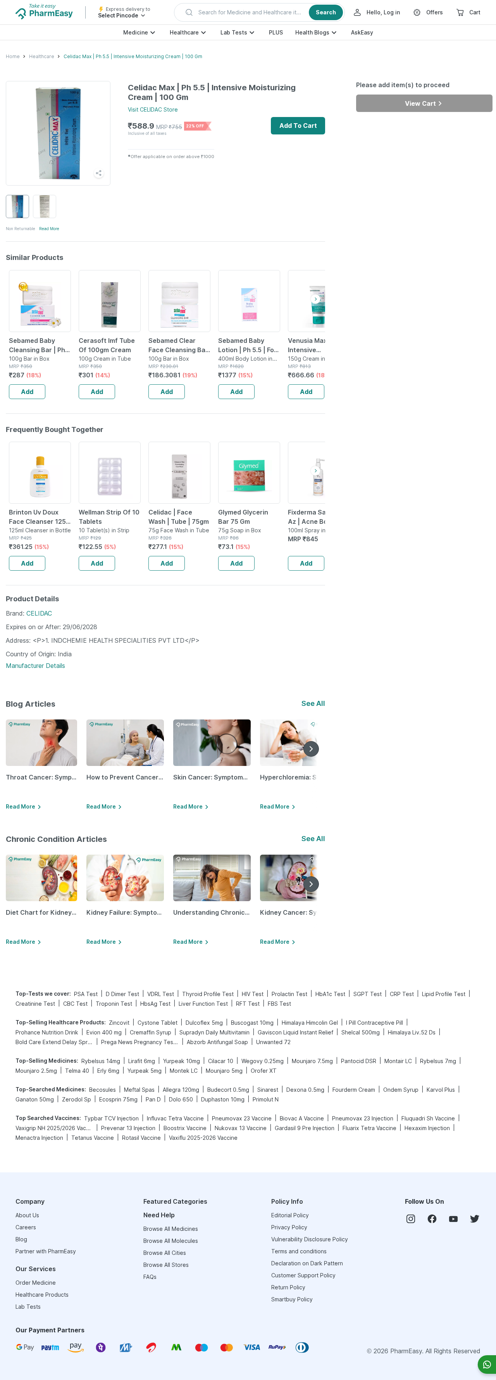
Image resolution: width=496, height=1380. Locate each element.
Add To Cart (298, 125)
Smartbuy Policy (292, 1299)
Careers (26, 1227)
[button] (259, 12)
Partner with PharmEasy (46, 1251)
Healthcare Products (42, 1294)
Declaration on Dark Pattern (307, 1263)
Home (13, 56)
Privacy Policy (289, 1227)
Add (27, 392)
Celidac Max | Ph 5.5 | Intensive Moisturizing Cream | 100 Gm (133, 56)
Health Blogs (312, 32)
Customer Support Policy (303, 1275)
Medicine (135, 32)
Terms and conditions (299, 1251)
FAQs (150, 1276)
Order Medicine (36, 1282)
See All (313, 703)
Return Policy (288, 1287)
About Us (27, 1215)
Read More (49, 228)
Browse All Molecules (170, 1240)
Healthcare (184, 32)
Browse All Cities (164, 1252)
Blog (21, 1239)
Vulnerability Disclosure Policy (309, 1239)
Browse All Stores (166, 1264)
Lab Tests (233, 32)
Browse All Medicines (170, 1228)
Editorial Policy (290, 1215)
